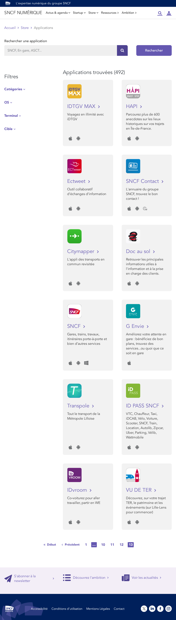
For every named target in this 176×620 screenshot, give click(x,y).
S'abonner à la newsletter (25, 578)
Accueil (10, 28)
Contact (119, 609)
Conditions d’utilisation (67, 609)
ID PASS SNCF (143, 406)
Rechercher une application (25, 41)
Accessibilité (39, 609)
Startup (78, 13)
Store (92, 13)
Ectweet (77, 181)
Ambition (128, 13)
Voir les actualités (145, 578)
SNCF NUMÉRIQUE (23, 12)
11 (112, 545)
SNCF (74, 326)
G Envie (136, 326)
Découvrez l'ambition (89, 578)
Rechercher (154, 50)
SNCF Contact (143, 181)
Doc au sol (139, 251)
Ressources (108, 13)
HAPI (132, 106)
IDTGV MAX (82, 106)
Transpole (79, 406)
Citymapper (81, 251)
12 (121, 545)
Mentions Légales (98, 609)
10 (103, 545)
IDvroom (77, 490)
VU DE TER (139, 490)
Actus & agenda (57, 13)
